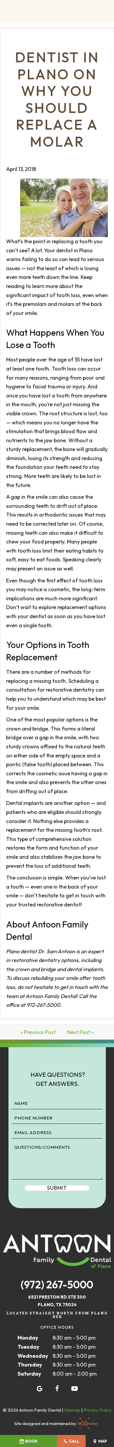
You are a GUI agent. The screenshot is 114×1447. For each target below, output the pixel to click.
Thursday (30, 1364)
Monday (28, 1337)
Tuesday (28, 1346)
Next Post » (80, 1032)
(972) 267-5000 (57, 1284)
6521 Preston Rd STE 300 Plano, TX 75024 (57, 1300)
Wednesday (33, 1355)
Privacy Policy (97, 1410)
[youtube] (74, 1388)
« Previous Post (38, 1032)
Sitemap (72, 1410)
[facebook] (57, 1388)
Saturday (29, 1373)
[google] (39, 1388)
